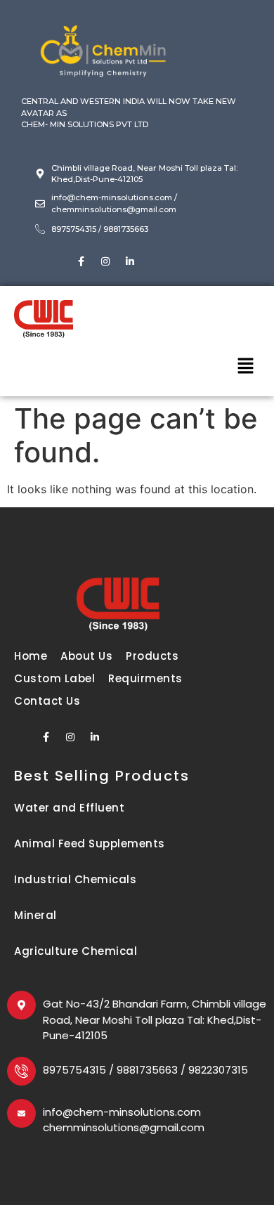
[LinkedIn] (130, 261)
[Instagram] (105, 261)
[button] (246, 367)
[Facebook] (80, 261)
